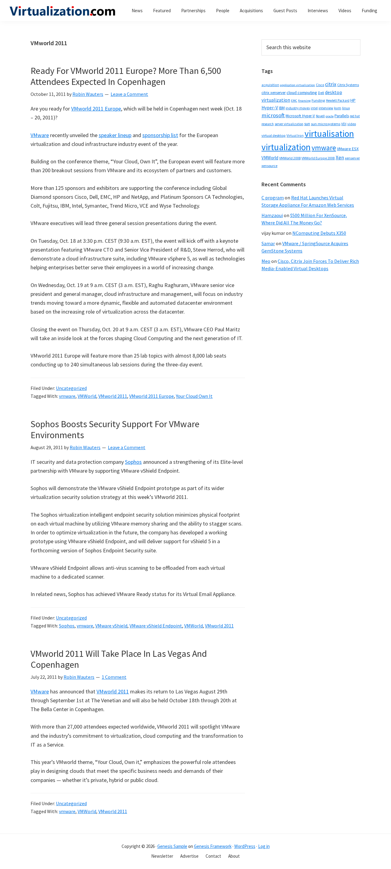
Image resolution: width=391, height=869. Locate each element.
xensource (269, 165)
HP (353, 100)
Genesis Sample (172, 846)
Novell (320, 116)
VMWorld (87, 396)
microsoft (273, 115)
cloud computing (302, 92)
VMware (40, 135)
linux (346, 108)
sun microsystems (325, 124)
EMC (294, 101)
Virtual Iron (295, 135)
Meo (265, 261)
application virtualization (297, 85)
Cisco (320, 84)
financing (304, 101)
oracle (330, 116)
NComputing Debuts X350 (319, 233)
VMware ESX (348, 148)
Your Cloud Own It (194, 396)
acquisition (270, 85)
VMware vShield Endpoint (156, 626)
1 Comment (114, 677)
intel (314, 108)
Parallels (341, 115)
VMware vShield (111, 626)
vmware (67, 396)
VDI (343, 124)
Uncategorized (71, 388)
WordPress (244, 846)
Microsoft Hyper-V (300, 115)
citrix (330, 84)
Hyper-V (269, 108)
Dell (321, 92)
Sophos (133, 461)
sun (307, 123)
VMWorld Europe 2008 (318, 158)
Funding (318, 100)
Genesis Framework (213, 846)
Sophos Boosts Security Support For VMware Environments (115, 429)
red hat (355, 116)
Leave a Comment (129, 94)
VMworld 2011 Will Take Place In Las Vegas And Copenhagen (119, 659)
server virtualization (289, 124)
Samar (268, 243)
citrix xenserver (273, 92)
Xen (340, 157)
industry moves (298, 108)
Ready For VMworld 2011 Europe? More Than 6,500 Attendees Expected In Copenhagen (126, 76)
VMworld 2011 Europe (96, 108)
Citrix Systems (348, 84)
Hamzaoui (272, 215)
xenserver (352, 158)
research (267, 124)
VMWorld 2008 (290, 158)
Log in (264, 846)
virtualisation (329, 133)
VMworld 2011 (112, 396)
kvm (337, 108)
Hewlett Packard (337, 100)
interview (326, 108)
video (351, 124)
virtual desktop (273, 135)
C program (272, 198)
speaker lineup (115, 135)
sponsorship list (160, 135)
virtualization (286, 147)
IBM (282, 108)
